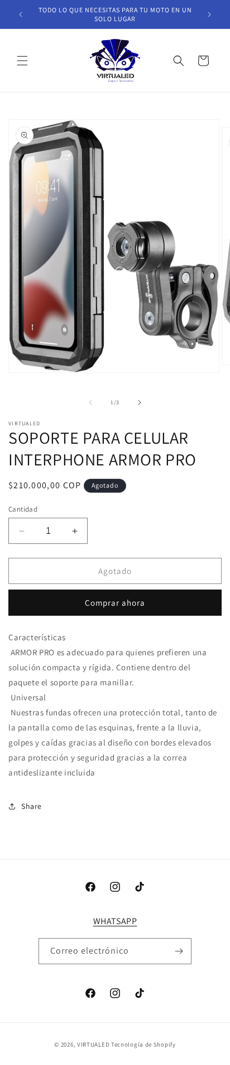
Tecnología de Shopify (143, 1044)
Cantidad (22, 509)
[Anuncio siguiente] (209, 14)
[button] (22, 60)
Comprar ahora (115, 602)
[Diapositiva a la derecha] (139, 402)
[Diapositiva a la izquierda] (90, 402)
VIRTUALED (93, 1044)
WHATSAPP (115, 921)
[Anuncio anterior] (20, 14)
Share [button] (31, 806)
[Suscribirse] (178, 951)
